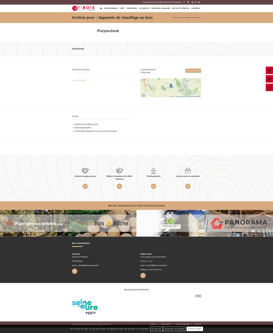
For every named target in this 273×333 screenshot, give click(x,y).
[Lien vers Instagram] (195, 2)
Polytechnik (108, 31)
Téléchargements (154, 176)
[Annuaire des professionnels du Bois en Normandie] (269, 79)
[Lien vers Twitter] (188, 2)
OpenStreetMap (179, 96)
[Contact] (269, 87)
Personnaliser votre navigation (174, 329)
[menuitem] (101, 8)
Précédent (197, 296)
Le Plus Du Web (106, 324)
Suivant (199, 296)
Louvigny (149, 261)
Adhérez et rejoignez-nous (85, 176)
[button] (170, 85)
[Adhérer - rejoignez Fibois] (269, 70)
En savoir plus (156, 329)
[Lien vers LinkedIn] (192, 2)
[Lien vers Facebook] (183, 2)
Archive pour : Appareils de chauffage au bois (112, 17)
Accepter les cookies (194, 329)
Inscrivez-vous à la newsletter (188, 176)
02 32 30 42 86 (80, 80)
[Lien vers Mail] (198, 2)
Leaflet (171, 96)
